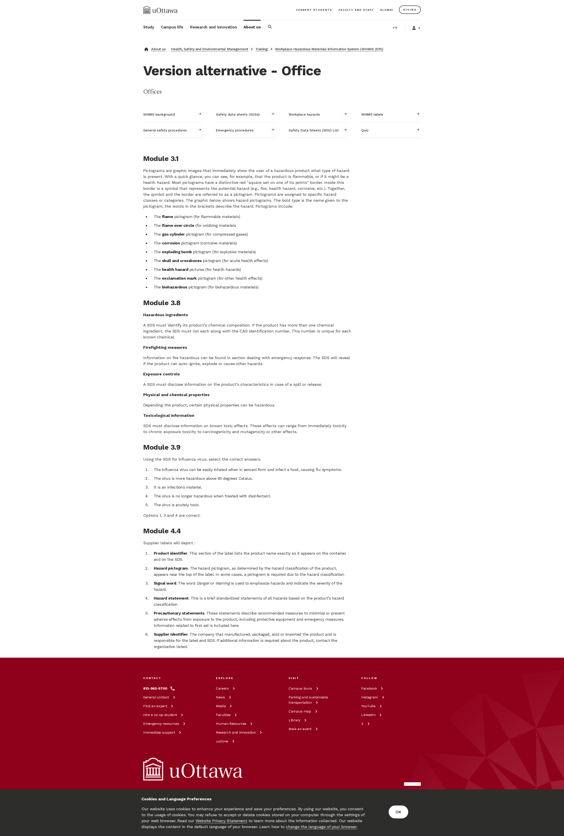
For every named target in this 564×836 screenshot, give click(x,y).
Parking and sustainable (308, 700)
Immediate (159, 732)
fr (395, 27)
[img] (160, 10)
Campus (300, 688)
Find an (155, 706)
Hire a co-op (160, 715)
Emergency (161, 724)
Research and (236, 732)
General (156, 697)
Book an (300, 729)
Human (231, 724)
